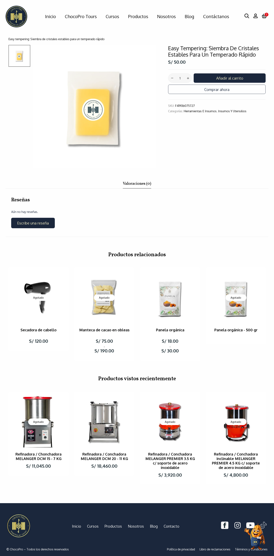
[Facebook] (225, 526)
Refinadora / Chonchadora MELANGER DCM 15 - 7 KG (38, 456)
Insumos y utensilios (232, 111)
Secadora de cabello (38, 330)
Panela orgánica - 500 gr (236, 330)
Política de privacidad (181, 549)
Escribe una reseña (33, 223)
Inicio (76, 526)
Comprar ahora (216, 89)
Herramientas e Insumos (200, 111)
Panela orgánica (170, 330)
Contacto (171, 526)
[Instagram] (237, 526)
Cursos (93, 526)
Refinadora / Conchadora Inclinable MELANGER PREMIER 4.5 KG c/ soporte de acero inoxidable (236, 461)
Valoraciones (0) (137, 183)
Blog (154, 526)
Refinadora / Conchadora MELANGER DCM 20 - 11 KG (104, 456)
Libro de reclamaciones (214, 549)
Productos (113, 526)
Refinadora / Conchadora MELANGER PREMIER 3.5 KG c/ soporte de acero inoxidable (170, 461)
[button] (264, 16)
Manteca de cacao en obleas (104, 330)
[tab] (137, 185)
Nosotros (136, 526)
